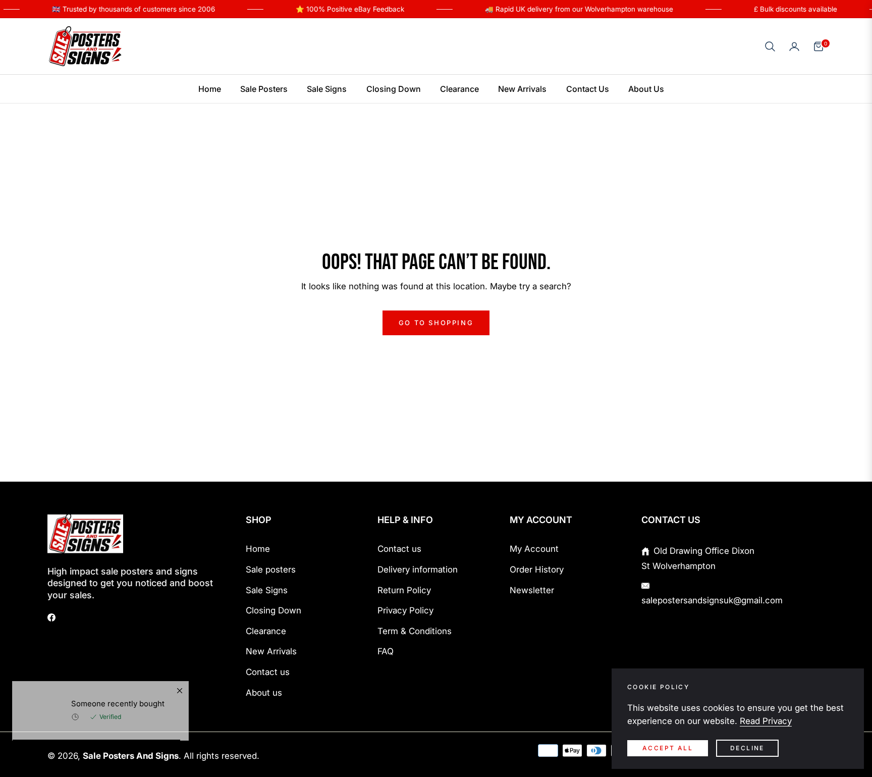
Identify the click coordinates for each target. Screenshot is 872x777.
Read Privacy (766, 721)
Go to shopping (436, 323)
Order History (537, 569)
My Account (534, 549)
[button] (770, 46)
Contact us (268, 672)
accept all (667, 748)
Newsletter (532, 590)
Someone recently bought (118, 727)
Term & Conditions (414, 631)
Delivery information (417, 569)
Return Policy (404, 590)
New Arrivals (271, 651)
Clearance (266, 631)
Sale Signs (267, 590)
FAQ (385, 651)
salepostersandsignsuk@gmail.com (712, 600)
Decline (747, 748)
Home (258, 549)
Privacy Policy (405, 610)
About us (264, 693)
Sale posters (271, 569)
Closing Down (273, 610)
